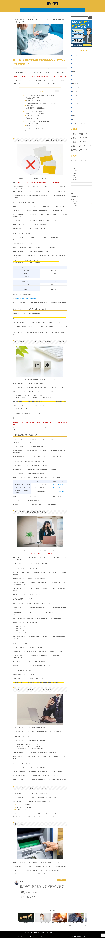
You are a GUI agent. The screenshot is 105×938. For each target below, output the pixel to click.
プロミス (74, 63)
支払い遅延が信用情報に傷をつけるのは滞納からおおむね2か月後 (40, 103)
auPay (74, 175)
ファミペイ (75, 181)
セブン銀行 (75, 75)
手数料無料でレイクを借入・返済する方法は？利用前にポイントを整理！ (81, 150)
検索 (90, 17)
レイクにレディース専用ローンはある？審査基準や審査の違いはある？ (81, 142)
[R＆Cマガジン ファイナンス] (52, 4)
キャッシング (52, 9)
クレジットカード (75, 190)
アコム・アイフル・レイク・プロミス (80, 160)
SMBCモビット (76, 71)
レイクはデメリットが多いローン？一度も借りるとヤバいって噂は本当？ (81, 146)
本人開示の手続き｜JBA (58, 491)
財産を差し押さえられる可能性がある (34, 107)
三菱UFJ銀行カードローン (78, 123)
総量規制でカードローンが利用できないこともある (37, 100)
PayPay (75, 179)
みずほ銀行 (75, 91)
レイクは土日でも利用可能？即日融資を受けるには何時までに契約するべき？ (81, 138)
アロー (74, 111)
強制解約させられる (30, 105)
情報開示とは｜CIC (58, 487)
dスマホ (75, 177)
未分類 (73, 193)
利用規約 (26, 936)
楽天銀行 (74, 119)
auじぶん (75, 201)
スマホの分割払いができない (32, 118)
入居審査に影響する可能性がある (33, 115)
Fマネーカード (75, 115)
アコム (74, 59)
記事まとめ (27, 130)
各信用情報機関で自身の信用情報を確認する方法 (36, 108)
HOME (20, 932)
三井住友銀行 (75, 79)
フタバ (74, 107)
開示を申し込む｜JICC (58, 484)
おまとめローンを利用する (31, 125)
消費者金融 (74, 196)
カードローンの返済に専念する (32, 123)
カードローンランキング (77, 9)
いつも (74, 99)
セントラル (75, 103)
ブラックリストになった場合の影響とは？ (34, 111)
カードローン (25, 932)
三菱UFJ (75, 207)
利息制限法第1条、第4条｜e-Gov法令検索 (26, 298)
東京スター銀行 (76, 87)
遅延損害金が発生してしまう (32, 98)
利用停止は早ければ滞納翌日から (33, 97)
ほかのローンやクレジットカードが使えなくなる (36, 113)
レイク (74, 67)
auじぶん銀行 (75, 83)
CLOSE (57, 91)
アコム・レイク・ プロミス (28, 9)
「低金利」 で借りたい (64, 9)
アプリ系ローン (75, 173)
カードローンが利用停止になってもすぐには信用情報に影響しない (40, 95)
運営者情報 (20, 936)
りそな (74, 203)
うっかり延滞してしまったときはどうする (34, 128)
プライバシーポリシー (34, 936)
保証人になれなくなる (31, 117)
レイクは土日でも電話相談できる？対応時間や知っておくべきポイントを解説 (81, 134)
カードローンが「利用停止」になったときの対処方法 (37, 121)
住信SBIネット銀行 (77, 95)
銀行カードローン (41, 9)
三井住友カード (76, 205)
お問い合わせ (42, 936)
